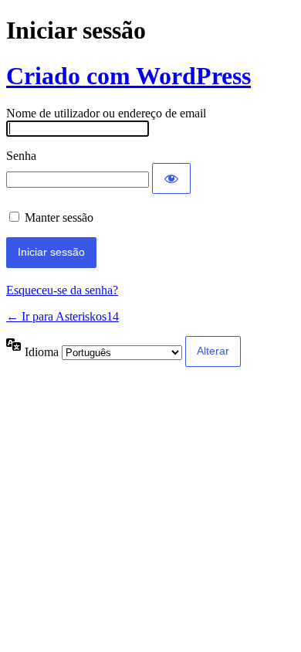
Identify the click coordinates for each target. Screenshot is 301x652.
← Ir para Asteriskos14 (62, 316)
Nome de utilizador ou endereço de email (106, 113)
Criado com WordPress (128, 76)
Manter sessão (59, 217)
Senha (21, 155)
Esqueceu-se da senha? (62, 290)
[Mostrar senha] (171, 178)
